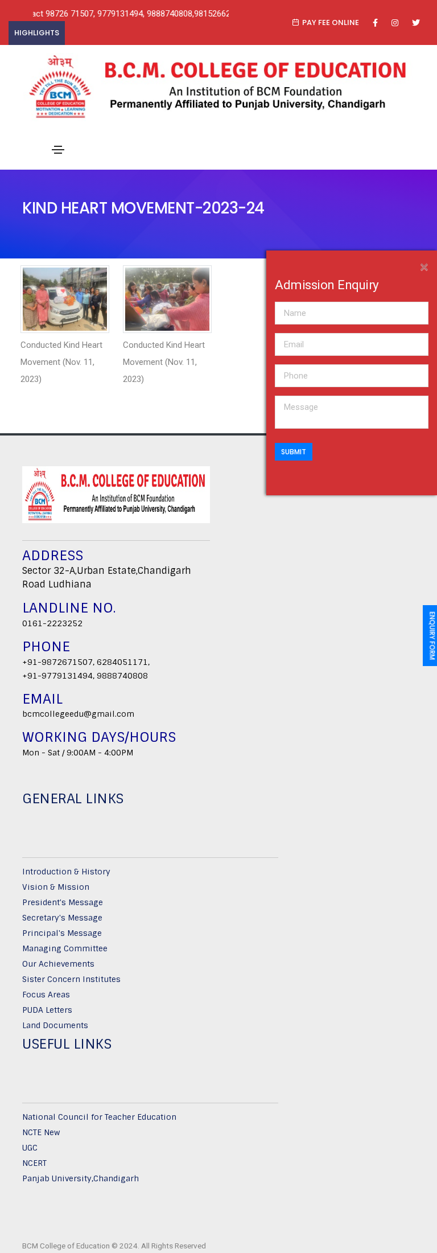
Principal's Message (62, 933)
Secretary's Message (62, 918)
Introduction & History (66, 871)
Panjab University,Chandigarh (80, 1178)
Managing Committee (65, 948)
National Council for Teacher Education (99, 1117)
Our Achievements (58, 964)
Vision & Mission (55, 887)
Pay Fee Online (330, 22)
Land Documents (55, 1025)
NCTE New (41, 1132)
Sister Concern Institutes (71, 979)
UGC (30, 1148)
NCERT (34, 1163)
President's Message (62, 902)
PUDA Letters (47, 1010)
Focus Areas (46, 994)
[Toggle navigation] (58, 150)
